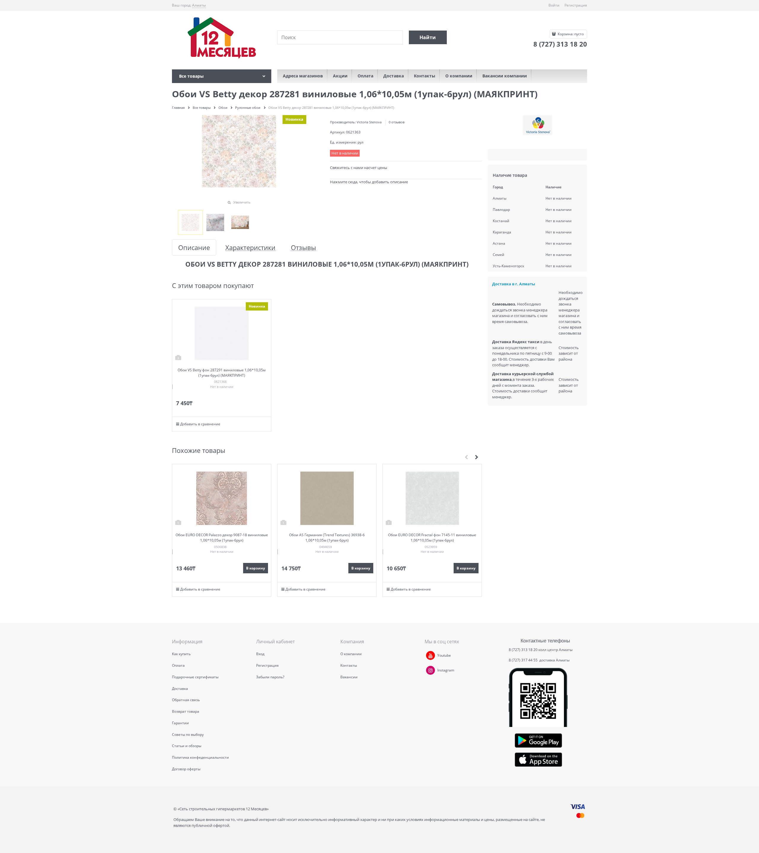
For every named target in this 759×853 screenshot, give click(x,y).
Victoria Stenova (369, 122)
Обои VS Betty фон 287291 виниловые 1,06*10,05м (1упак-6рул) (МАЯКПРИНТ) (222, 372)
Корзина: (570, 33)
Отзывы (303, 247)
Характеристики (250, 247)
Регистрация (576, 5)
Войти (553, 5)
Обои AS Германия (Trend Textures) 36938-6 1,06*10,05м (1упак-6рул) (327, 537)
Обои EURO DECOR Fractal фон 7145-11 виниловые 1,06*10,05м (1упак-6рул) (432, 537)
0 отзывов (396, 122)
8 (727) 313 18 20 (523, 649)
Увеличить (242, 202)
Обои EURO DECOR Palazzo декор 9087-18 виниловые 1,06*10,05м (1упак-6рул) (222, 537)
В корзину (255, 568)
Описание (194, 247)
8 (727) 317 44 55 (523, 660)
